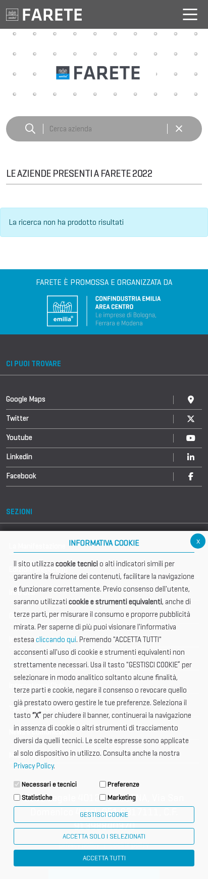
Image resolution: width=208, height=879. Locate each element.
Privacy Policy (34, 765)
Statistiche (37, 797)
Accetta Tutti (104, 858)
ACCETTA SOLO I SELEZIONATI (104, 836)
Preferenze (123, 784)
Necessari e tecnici (49, 784)
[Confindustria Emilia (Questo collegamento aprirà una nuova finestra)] (104, 310)
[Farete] (44, 14)
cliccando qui (56, 639)
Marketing (122, 797)
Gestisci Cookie (104, 814)
